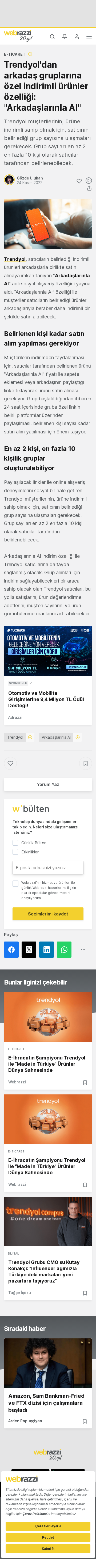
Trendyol (15, 259)
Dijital (13, 1253)
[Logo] (18, 35)
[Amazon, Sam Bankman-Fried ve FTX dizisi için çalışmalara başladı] (48, 1363)
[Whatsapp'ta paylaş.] (65, 950)
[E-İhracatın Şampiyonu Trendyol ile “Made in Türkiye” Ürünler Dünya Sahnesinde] (48, 1017)
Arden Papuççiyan (25, 1420)
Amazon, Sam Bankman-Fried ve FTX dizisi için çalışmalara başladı (46, 1403)
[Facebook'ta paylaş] (13, 950)
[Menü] (89, 37)
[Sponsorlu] (48, 651)
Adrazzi (15, 717)
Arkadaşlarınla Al (56, 737)
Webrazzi (17, 1082)
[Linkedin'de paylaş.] (48, 950)
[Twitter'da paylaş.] (30, 950)
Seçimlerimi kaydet (48, 914)
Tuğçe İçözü (19, 1292)
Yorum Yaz (48, 784)
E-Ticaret (14, 54)
